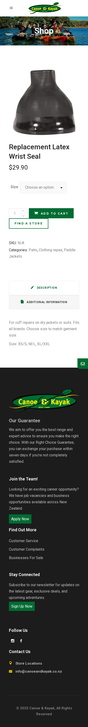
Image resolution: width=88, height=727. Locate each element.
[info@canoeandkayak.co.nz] (82, 363)
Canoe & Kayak (41, 708)
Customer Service (23, 541)
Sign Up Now (21, 606)
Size (14, 187)
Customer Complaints (26, 549)
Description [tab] (46, 287)
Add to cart (54, 213)
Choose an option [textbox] (39, 187)
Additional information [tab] (46, 302)
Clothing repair (50, 250)
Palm (33, 250)
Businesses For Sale (26, 558)
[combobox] (43, 188)
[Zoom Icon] (44, 102)
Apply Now (20, 519)
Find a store (29, 223)
